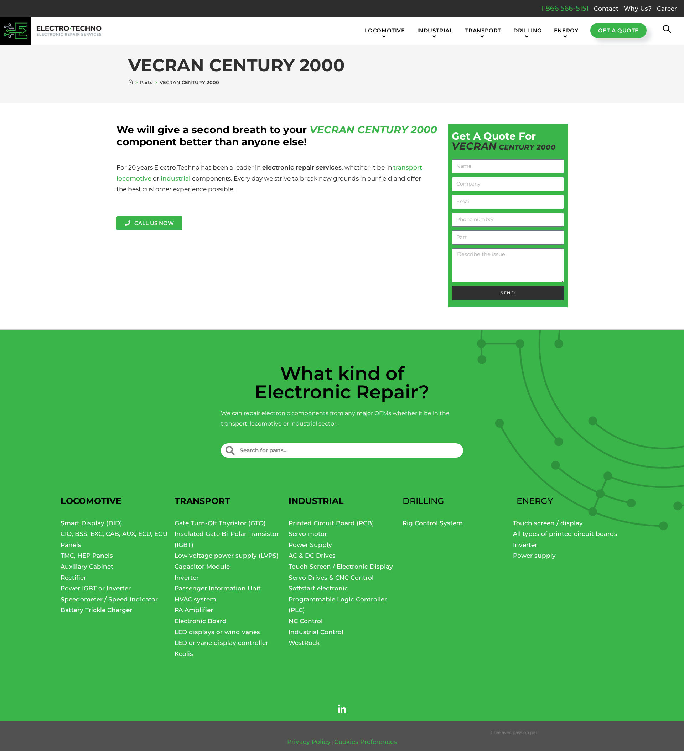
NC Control (306, 621)
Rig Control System (433, 523)
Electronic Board (201, 621)
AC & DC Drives (312, 555)
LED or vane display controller (221, 642)
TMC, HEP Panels (87, 555)
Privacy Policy (309, 741)
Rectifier (73, 577)
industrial (176, 178)
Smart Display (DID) (91, 523)
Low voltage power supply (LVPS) (227, 555)
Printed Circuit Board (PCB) (331, 523)
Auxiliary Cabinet (87, 566)
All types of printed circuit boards (565, 533)
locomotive (133, 178)
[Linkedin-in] (342, 709)
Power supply (534, 555)
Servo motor (308, 533)
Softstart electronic (318, 588)
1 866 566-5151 (565, 8)
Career (667, 8)
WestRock (304, 642)
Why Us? (638, 8)
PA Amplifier (194, 610)
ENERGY (535, 501)
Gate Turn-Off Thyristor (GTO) (220, 523)
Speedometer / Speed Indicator (109, 599)
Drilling (423, 501)
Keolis (184, 653)
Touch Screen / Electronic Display (341, 566)
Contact (606, 8)
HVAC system (195, 599)
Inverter (187, 577)
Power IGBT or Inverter (96, 588)
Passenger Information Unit (218, 588)
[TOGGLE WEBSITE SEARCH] (667, 31)
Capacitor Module (202, 566)
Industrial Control (316, 632)
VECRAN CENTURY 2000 (189, 82)
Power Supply (310, 544)
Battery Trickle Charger (96, 610)
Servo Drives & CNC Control (331, 577)
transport (407, 167)
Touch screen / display (548, 523)
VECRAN (332, 130)
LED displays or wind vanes (217, 632)
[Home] (130, 82)
